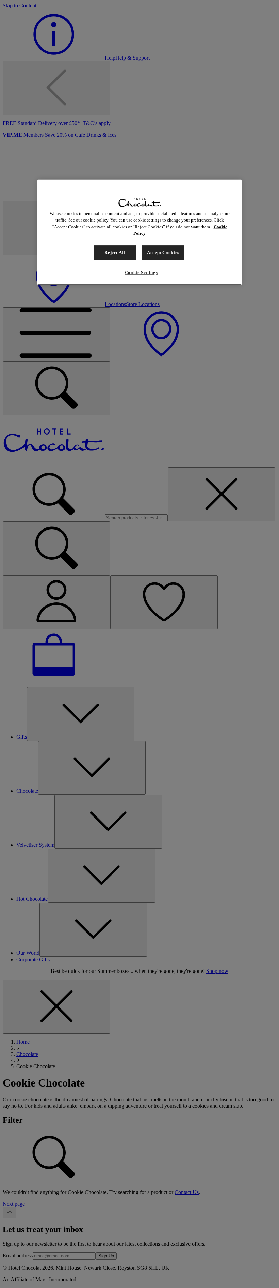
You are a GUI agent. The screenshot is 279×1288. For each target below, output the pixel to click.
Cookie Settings (141, 272)
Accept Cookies (163, 252)
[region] (139, 232)
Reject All (114, 252)
